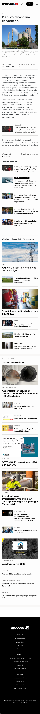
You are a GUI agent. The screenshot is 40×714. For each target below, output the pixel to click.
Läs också (18, 125)
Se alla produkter (20, 649)
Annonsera (20, 645)
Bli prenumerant (20, 639)
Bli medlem (20, 642)
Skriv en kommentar (30, 154)
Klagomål (20, 665)
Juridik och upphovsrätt (20, 662)
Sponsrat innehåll (20, 668)
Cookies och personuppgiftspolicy (20, 658)
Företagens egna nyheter (13, 362)
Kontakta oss (20, 681)
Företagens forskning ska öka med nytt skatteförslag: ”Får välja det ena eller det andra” (25, 130)
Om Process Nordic (20, 688)
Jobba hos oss (20, 685)
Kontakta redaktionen (20, 678)
